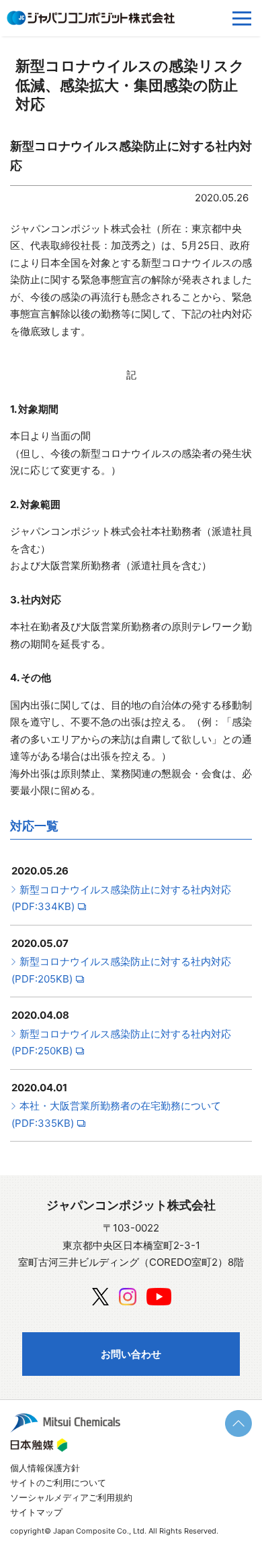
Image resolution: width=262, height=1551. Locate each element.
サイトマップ (36, 1512)
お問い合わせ (131, 1354)
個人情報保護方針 (45, 1467)
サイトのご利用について (58, 1482)
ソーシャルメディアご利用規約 (71, 1497)
